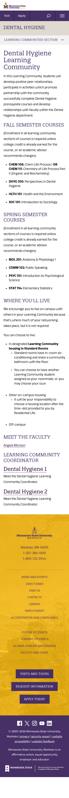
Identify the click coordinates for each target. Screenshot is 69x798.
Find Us (34, 590)
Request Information (34, 686)
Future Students (34, 632)
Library (34, 604)
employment (34, 610)
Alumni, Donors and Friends (34, 646)
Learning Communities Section (31, 39)
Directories (34, 584)
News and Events (35, 577)
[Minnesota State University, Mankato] (34, 532)
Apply (22, 15)
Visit (7, 15)
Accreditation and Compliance (34, 617)
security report (40, 736)
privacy (24, 736)
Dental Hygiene (24, 27)
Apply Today (34, 699)
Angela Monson (14, 445)
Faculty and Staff (34, 652)
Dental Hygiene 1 (25, 469)
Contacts (34, 597)
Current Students (34, 639)
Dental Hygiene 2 (25, 491)
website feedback (43, 741)
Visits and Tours (34, 674)
